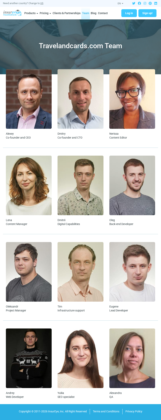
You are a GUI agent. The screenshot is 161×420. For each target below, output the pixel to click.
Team (85, 13)
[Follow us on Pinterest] (150, 3)
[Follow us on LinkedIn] (155, 3)
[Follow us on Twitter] (133, 3)
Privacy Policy (133, 411)
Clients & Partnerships (66, 13)
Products (30, 13)
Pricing (44, 13)
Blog (93, 13)
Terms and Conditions (106, 411)
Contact (103, 13)
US (41, 3)
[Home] (13, 13)
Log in (129, 13)
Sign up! (147, 13)
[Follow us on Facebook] (139, 3)
